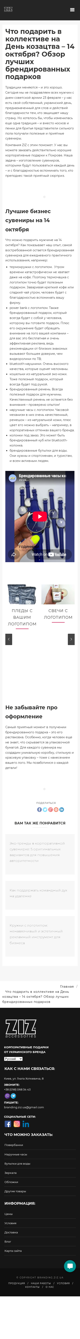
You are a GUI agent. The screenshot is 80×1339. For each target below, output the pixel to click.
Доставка (11, 1232)
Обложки (11, 1182)
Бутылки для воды (17, 1163)
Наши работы (41, 1283)
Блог (7, 1241)
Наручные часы (15, 1154)
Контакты (32, 1287)
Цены (8, 1214)
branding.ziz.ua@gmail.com (24, 1107)
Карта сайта (13, 1250)
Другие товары (15, 1191)
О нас (50, 1287)
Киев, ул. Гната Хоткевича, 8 (24, 1078)
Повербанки (13, 1145)
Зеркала (10, 1172)
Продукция (16, 1283)
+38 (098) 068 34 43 (17, 1089)
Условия (10, 1223)
